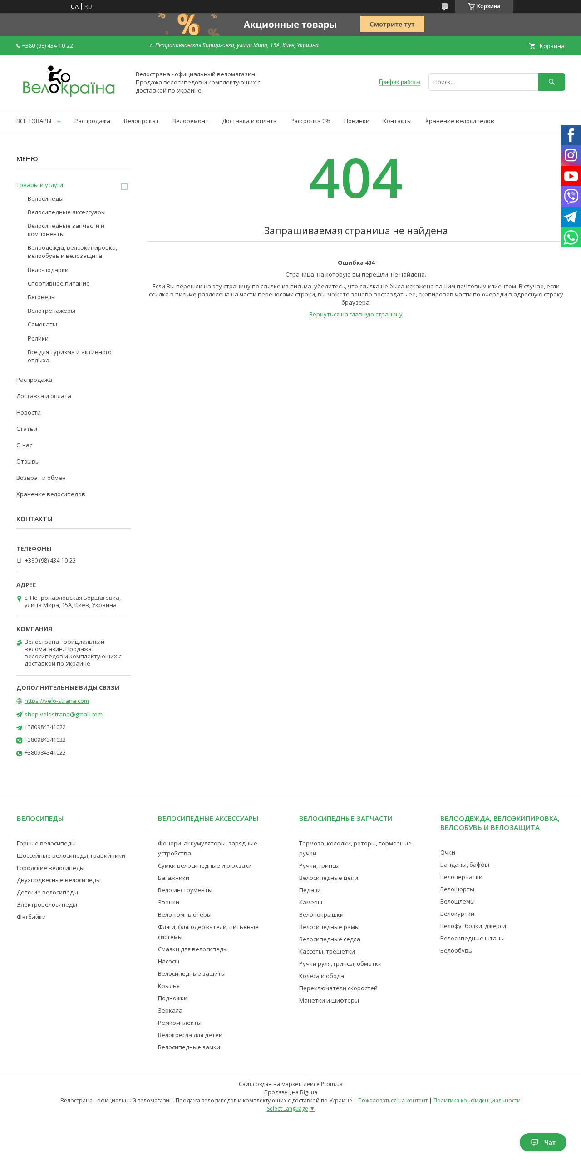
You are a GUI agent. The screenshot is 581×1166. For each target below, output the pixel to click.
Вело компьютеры (185, 914)
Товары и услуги (39, 185)
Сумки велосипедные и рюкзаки (205, 865)
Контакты (397, 121)
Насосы (168, 961)
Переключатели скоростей (338, 988)
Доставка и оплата (249, 121)
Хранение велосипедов (459, 121)
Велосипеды (46, 198)
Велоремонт (190, 121)
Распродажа (92, 121)
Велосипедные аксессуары (67, 212)
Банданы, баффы (464, 864)
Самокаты (42, 324)
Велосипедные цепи (328, 878)
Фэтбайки (31, 917)
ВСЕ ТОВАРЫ (33, 121)
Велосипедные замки (189, 1047)
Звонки (168, 902)
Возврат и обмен (41, 478)
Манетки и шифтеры (329, 1000)
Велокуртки (457, 913)
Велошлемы (457, 901)
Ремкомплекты (180, 1022)
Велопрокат (141, 121)
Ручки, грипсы (319, 865)
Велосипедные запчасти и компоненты (66, 230)
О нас (24, 445)
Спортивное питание (59, 283)
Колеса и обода (321, 976)
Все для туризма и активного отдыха (70, 356)
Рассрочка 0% (310, 121)
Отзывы (28, 461)
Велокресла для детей (190, 1035)
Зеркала (170, 1010)
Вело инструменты (185, 890)
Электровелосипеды (47, 904)
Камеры (310, 902)
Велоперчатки (461, 877)
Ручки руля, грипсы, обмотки (340, 963)
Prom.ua (332, 1084)
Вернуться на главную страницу (356, 314)
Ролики (38, 338)
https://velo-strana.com (57, 700)
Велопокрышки (321, 914)
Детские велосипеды (47, 892)
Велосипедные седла (329, 939)
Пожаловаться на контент (393, 1100)
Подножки (172, 998)
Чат (550, 1142)
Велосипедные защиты (192, 973)
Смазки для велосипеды (193, 949)
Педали (310, 890)
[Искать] (551, 82)
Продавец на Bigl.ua (290, 1092)
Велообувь (456, 950)
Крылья (169, 986)
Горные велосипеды (46, 843)
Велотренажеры (51, 310)
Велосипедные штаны (472, 938)
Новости (28, 412)
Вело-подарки (48, 270)
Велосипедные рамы (329, 927)
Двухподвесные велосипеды (59, 880)
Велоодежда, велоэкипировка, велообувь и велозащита (72, 251)
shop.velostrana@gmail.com (64, 714)
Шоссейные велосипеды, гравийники (71, 855)
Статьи (26, 429)
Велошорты (457, 889)
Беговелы (42, 297)
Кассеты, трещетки (327, 951)
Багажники (173, 878)
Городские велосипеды (50, 868)
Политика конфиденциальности (477, 1100)
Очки (447, 852)
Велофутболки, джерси (473, 926)
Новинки (356, 121)
